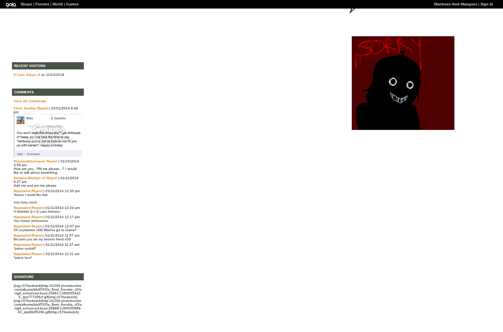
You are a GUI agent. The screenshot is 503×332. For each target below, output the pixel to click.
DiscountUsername (30, 161)
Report (42, 108)
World (57, 4)
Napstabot (22, 191)
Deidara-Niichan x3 (30, 178)
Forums (42, 4)
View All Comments (30, 101)
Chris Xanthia (25, 108)
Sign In (486, 4)
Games (72, 4)
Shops (26, 4)
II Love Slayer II (27, 75)
